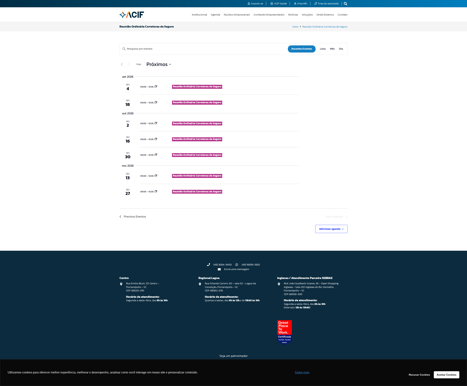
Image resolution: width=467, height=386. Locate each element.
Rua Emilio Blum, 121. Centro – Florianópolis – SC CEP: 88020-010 (142, 287)
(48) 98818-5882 (251, 265)
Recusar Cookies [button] (419, 374)
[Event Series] (156, 86)
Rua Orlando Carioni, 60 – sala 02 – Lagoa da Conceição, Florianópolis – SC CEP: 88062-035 (230, 287)
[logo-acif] (131, 14)
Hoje (138, 64)
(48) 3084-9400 (222, 265)
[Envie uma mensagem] (221, 269)
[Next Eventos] (129, 64)
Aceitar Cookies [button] (446, 374)
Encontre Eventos (302, 49)
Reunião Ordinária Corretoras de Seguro (197, 86)
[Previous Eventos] (121, 64)
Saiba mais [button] (302, 372)
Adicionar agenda (329, 229)
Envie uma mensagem (236, 269)
